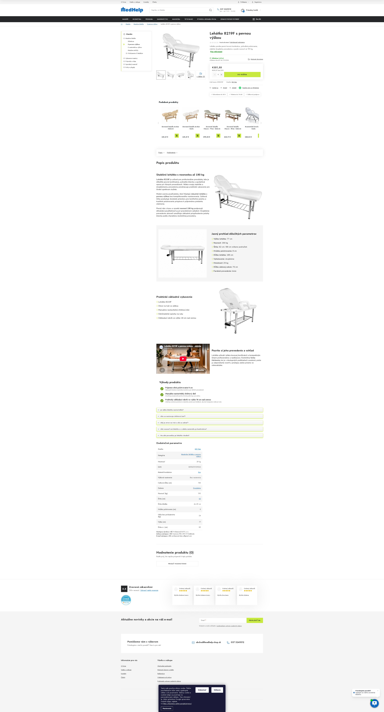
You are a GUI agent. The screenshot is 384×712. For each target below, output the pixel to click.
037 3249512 (225, 9)
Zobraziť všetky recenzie (149, 590)
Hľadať (210, 10)
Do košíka (242, 75)
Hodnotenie (171, 152)
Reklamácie (161, 674)
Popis (160, 152)
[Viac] (257, 19)
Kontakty (146, 2)
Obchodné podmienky (164, 666)
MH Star (234, 82)
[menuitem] (126, 19)
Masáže (129, 34)
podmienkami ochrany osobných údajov (229, 626)
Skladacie (131, 41)
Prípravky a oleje (131, 61)
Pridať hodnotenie (177, 564)
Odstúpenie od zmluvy (165, 677)
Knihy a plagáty (130, 67)
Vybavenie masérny (132, 58)
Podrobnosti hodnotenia (237, 42)
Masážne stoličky (133, 50)
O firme (123, 2)
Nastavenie (167, 708)
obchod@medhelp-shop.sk (208, 642)
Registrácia (258, 2)
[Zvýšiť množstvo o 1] (221, 74)
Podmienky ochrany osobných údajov (169, 681)
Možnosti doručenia (257, 59)
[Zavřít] (377, 690)
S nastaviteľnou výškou (135, 47)
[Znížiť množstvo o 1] (215, 74)
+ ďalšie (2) (201, 76)
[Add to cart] (177, 136)
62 (200, 499)
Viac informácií (216, 52)
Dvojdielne (197, 488)
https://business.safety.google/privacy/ (177, 704)
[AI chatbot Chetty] (374, 703)
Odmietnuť (202, 690)
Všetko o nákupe (135, 2)
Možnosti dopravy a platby (166, 670)
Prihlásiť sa (254, 620)
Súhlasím (217, 690)
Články (154, 2)
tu (161, 699)
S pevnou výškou (134, 44)
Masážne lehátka (131, 38)
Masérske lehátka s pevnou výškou (191, 455)
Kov (199, 472)
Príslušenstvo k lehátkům (135, 53)
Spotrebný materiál (131, 64)
